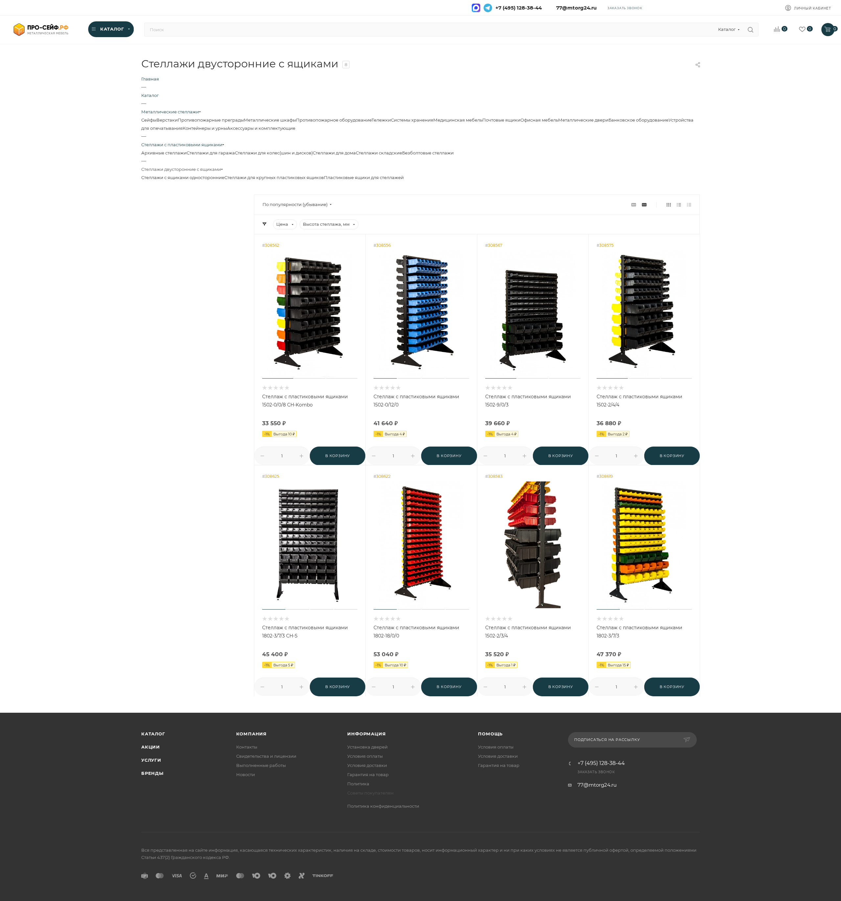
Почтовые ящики (501, 120)
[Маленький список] (633, 204)
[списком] (678, 204)
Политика (358, 783)
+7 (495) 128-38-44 (518, 8)
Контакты (246, 747)
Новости (245, 774)
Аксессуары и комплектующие (261, 128)
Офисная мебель (539, 120)
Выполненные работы (261, 765)
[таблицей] (689, 204)
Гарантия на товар (368, 774)
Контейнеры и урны (205, 128)
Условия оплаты (365, 756)
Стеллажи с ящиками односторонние (182, 177)
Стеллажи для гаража (211, 152)
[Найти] (750, 29)
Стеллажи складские (379, 152)
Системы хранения (412, 120)
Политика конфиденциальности (383, 806)
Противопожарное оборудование (334, 120)
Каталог (153, 733)
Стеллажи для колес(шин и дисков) (274, 152)
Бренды (152, 773)
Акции (150, 747)
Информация (366, 733)
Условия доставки (367, 765)
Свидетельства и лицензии (266, 756)
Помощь (490, 733)
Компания (251, 733)
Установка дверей (367, 747)
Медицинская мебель (457, 120)
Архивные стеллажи (164, 152)
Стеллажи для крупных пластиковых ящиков (274, 177)
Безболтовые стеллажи (428, 152)
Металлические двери (583, 120)
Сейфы (148, 120)
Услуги (151, 760)
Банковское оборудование (638, 120)
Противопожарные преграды (211, 120)
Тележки (381, 120)
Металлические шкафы (270, 120)
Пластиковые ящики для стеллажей (364, 177)
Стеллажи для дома (334, 152)
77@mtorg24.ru (575, 8)
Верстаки (167, 120)
